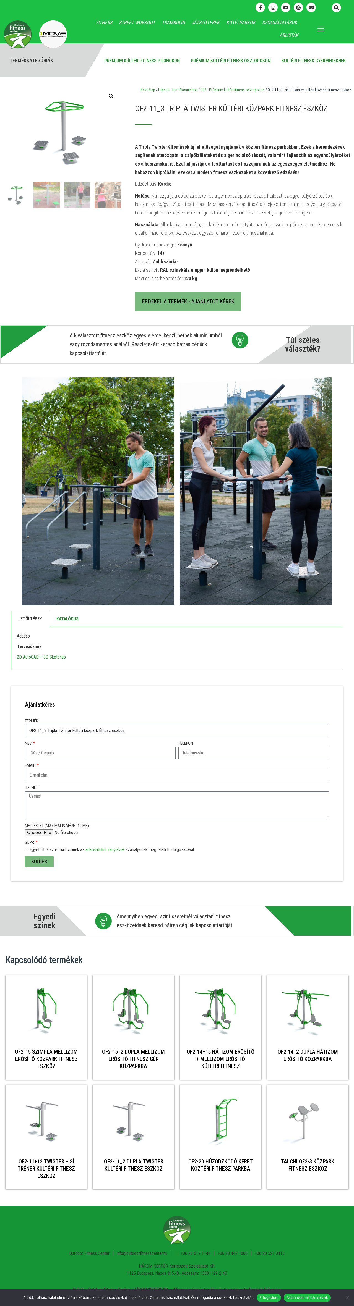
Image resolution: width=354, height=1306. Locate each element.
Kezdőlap (148, 90)
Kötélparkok (241, 22)
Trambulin (173, 22)
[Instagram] (273, 7)
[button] (336, 7)
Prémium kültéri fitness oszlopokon (230, 60)
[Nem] (347, 1297)
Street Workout (137, 22)
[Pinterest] (298, 7)
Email (30, 765)
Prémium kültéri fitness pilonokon (142, 60)
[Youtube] (285, 7)
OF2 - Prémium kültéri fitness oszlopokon (233, 90)
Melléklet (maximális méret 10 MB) (57, 825)
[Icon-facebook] (260, 7)
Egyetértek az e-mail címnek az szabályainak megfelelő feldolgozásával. (112, 849)
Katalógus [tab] (67, 618)
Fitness (104, 22)
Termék (31, 720)
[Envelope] (311, 7)
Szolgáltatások (280, 22)
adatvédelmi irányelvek (105, 849)
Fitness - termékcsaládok (177, 90)
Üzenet (31, 787)
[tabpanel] (177, 648)
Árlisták (289, 35)
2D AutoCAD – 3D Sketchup (41, 657)
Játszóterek (206, 22)
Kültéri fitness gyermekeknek (314, 60)
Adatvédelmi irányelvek (307, 1297)
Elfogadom (268, 1297)
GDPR (30, 842)
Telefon (185, 743)
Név (28, 743)
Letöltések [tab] (30, 618)
